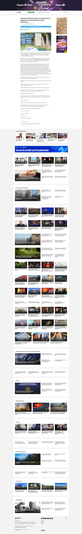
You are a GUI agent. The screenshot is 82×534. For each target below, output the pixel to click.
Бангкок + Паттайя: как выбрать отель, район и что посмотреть (47, 491)
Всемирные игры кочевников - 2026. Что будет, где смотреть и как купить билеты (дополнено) (47, 384)
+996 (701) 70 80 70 (27, 523)
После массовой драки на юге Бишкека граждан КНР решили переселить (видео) (33, 283)
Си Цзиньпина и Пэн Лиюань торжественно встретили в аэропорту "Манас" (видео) (60, 216)
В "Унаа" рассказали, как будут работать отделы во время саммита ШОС (61, 354)
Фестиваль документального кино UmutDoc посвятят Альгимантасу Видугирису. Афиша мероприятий (25, 510)
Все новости (31, 12)
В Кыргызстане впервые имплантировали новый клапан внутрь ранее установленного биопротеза (47, 171)
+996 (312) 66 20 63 (32, 523)
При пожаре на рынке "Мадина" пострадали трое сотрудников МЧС (61, 177)
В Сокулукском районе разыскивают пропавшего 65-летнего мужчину (60, 302)
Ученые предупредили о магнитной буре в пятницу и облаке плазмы (33, 473)
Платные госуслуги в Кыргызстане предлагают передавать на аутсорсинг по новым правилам (47, 241)
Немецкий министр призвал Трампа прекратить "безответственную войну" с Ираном (60, 432)
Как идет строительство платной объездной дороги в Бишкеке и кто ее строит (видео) (58, 413)
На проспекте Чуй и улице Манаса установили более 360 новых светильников (47, 328)
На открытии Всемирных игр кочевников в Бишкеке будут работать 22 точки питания (20, 283)
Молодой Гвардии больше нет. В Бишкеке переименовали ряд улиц (61, 460)
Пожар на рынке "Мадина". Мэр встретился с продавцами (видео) (60, 190)
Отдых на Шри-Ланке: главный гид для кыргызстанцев (61, 491)
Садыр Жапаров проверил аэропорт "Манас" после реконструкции (32, 296)
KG (66, 518)
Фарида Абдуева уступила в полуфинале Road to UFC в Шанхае (34, 269)
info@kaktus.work (20, 522)
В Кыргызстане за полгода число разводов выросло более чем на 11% (25, 179)
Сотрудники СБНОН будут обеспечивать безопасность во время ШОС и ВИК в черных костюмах (60, 296)
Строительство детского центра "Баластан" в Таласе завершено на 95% (52, 140)
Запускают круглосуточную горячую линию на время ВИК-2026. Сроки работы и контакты (26, 362)
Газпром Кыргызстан (24, 121)
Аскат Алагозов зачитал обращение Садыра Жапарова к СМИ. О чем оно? (48, 216)
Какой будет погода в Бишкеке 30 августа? (20, 269)
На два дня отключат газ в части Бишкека (60, 454)
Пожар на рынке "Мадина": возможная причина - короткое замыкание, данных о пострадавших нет (47, 197)
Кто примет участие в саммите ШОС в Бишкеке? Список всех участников (20, 315)
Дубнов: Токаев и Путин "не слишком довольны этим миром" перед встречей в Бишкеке (47, 165)
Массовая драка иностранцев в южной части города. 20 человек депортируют (60, 328)
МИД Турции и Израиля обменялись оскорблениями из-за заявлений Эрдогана (34, 432)
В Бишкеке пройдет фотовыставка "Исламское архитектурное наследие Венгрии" (60, 509)
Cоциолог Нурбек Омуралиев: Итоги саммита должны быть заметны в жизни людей (20, 228)
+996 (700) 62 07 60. (37, 123)
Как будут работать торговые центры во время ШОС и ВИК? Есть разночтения (34, 372)
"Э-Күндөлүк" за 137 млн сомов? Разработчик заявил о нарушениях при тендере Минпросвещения (22, 343)
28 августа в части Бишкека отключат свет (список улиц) (46, 454)
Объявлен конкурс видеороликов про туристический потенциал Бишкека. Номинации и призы (60, 473)
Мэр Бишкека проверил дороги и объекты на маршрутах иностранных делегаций (60, 241)
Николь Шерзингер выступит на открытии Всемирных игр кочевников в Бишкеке (60, 165)
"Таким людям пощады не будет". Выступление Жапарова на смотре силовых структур (48, 315)
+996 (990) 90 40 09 (22, 523)
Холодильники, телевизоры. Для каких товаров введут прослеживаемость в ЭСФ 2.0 (47, 235)
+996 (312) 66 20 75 (25, 522)
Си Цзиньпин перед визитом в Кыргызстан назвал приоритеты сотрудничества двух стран (20, 296)
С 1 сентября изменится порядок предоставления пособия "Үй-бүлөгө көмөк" (20, 473)
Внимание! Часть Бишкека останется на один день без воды (47, 460)
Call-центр (44, 12)
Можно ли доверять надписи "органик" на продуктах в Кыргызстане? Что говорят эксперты (60, 255)
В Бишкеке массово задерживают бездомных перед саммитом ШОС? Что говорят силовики (25, 243)
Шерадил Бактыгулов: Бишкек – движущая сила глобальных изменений (33, 328)
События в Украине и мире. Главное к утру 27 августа (48, 472)
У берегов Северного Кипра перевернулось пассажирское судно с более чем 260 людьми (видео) (60, 443)
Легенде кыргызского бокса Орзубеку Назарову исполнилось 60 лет (20, 140)
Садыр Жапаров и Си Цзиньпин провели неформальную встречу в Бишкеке (34, 165)
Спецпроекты (39, 12)
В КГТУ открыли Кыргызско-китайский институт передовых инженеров (30, 140)
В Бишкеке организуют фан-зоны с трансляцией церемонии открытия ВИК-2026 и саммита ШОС (48, 503)
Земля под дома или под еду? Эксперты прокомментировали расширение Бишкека (33, 216)
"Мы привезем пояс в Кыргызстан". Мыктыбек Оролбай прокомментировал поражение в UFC (48, 270)
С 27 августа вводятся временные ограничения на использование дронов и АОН (20, 372)
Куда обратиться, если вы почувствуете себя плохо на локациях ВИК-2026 (46, 361)
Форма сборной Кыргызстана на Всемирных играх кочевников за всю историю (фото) (60, 390)
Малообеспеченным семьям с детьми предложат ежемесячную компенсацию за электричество (47, 249)
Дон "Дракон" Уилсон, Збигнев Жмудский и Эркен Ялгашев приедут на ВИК (60, 315)
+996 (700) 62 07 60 (30, 522)
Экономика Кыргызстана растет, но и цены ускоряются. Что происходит (40, 413)
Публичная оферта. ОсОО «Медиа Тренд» (20, 527)
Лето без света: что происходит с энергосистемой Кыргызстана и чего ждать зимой (22, 413)
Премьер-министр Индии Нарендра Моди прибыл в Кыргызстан (19, 165)
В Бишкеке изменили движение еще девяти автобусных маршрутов (34, 302)
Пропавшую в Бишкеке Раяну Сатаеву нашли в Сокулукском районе (20, 328)
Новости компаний (20, 131)
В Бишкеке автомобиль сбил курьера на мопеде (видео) (46, 228)
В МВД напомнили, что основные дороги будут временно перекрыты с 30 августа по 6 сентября (61, 235)
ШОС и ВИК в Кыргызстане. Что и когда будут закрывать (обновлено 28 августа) (47, 372)
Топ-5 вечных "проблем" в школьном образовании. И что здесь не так (56, 342)
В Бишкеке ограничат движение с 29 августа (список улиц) (60, 372)
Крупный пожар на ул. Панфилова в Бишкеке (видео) (47, 283)
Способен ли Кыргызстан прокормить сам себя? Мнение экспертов (33, 228)
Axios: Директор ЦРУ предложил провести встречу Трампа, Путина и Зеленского (21, 432)
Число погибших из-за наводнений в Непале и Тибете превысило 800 (48, 442)
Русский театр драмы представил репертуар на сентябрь (47, 509)
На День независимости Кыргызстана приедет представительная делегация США (48, 296)
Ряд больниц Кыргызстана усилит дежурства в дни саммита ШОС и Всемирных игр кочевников (47, 255)
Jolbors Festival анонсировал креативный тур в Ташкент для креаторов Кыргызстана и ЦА (60, 503)
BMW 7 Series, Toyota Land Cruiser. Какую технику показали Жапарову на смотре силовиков (34, 315)
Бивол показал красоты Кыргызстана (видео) (59, 283)
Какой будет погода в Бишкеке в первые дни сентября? (25, 462)
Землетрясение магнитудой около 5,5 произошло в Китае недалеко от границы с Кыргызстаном (61, 270)
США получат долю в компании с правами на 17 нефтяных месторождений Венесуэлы (33, 442)
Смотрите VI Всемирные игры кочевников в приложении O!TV (61, 140)
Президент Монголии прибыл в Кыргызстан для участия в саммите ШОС (48, 177)
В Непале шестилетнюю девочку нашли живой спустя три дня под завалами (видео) (47, 432)
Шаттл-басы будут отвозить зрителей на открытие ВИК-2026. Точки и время (47, 390)
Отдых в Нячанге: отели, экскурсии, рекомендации (19, 491)
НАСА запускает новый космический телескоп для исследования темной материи (20, 442)
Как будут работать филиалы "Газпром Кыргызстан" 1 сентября (47, 354)
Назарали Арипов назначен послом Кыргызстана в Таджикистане (61, 248)
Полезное (48, 12)
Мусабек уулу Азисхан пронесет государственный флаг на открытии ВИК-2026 (20, 216)
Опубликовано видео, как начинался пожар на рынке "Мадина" (46, 191)
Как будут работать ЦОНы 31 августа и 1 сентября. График (61, 360)
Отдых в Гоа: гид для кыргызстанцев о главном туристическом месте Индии (33, 491)
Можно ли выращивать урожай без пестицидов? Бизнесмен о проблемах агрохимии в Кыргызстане (61, 229)
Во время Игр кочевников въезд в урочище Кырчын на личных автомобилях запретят (60, 171)
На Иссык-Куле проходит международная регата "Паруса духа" (47, 302)
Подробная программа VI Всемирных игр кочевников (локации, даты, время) (24, 392)
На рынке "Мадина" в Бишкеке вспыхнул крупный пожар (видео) (26, 199)
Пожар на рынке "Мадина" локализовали (59, 197)
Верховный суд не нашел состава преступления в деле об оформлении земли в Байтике (26, 257)
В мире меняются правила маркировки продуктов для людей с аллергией (21, 302)
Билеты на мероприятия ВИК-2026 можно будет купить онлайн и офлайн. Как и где (61, 384)
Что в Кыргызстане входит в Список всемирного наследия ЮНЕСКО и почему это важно (41, 342)
